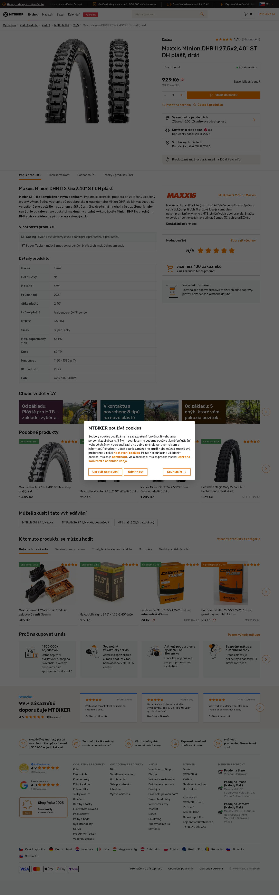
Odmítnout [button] (136, 472)
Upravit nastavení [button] (105, 472)
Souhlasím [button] (177, 472)
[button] (119, 457)
